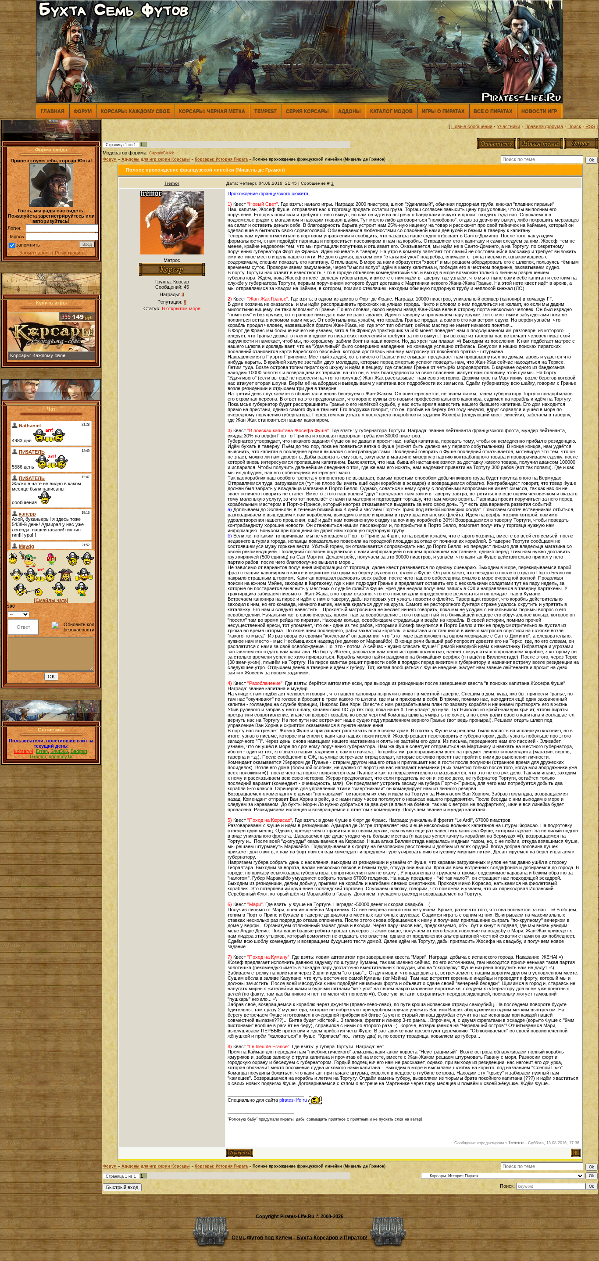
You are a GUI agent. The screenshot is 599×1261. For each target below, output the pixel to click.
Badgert (79, 751)
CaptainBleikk (161, 153)
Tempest (265, 111)
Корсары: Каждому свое (135, 111)
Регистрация (69, 252)
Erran (42, 751)
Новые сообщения (471, 126)
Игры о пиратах (443, 111)
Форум (83, 111)
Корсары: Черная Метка (212, 111)
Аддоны (349, 111)
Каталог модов (391, 111)
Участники (508, 126)
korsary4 (23, 751)
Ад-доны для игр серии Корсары (155, 159)
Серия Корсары (307, 111)
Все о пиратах (493, 111)
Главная (52, 111)
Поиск (574, 126)
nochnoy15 (60, 756)
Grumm (38, 756)
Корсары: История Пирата (221, 159)
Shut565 (59, 751)
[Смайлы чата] (51, 600)
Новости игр (539, 111)
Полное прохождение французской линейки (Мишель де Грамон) (319, 159)
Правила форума (543, 126)
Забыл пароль (35, 252)
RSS (590, 126)
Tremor (171, 183)
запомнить (28, 244)
